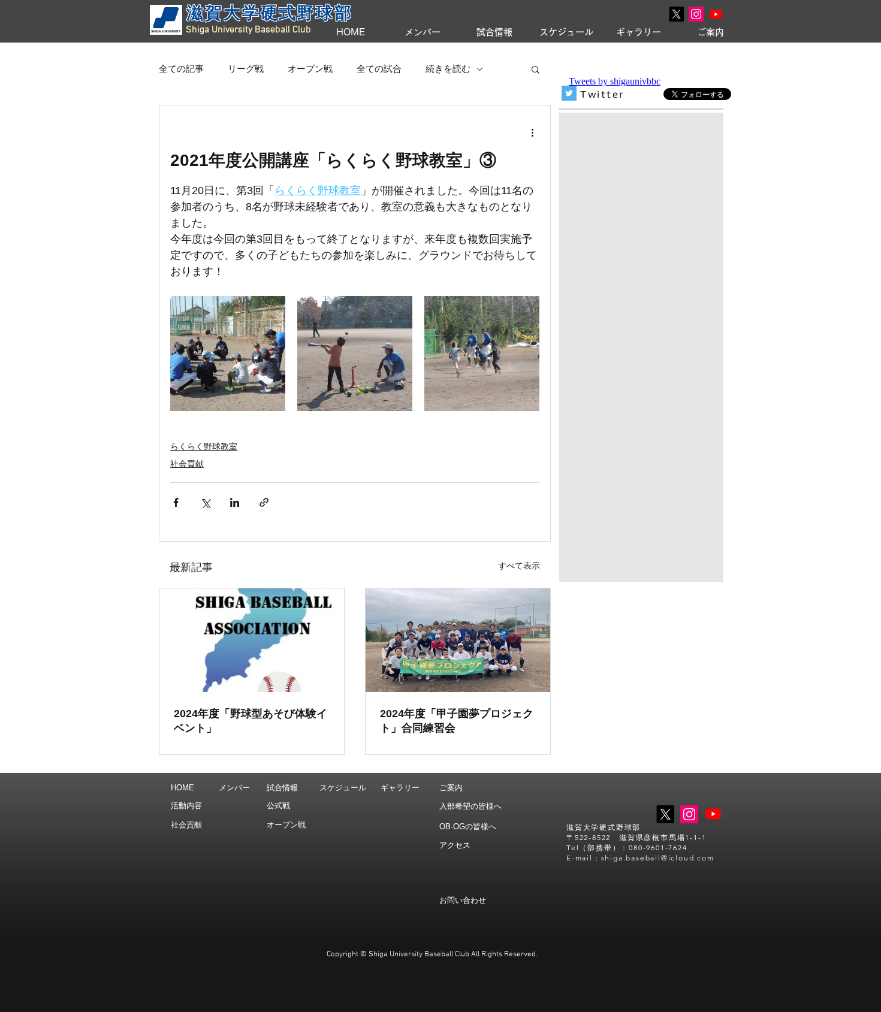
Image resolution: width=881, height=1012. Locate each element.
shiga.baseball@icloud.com (657, 857)
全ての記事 (181, 69)
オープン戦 (310, 69)
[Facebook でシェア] (176, 502)
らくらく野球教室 (203, 446)
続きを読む (448, 69)
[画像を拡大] (227, 353)
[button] (535, 69)
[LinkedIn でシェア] (234, 502)
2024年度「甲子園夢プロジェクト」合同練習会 (456, 721)
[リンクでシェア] (264, 502)
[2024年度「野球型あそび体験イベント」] (251, 640)
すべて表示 (519, 565)
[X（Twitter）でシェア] (205, 502)
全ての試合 (379, 69)
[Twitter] (569, 93)
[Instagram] (696, 14)
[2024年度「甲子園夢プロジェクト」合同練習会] (458, 640)
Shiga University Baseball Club (248, 30)
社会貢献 (187, 464)
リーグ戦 (246, 69)
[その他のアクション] (532, 132)
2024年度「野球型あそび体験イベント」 (250, 721)
